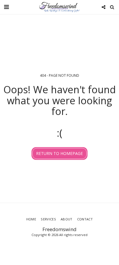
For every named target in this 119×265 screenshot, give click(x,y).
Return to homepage (59, 153)
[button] (6, 7)
